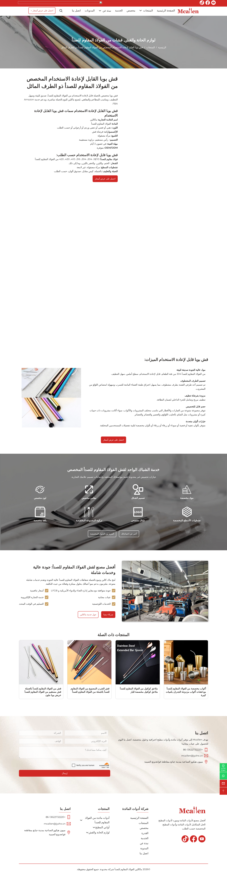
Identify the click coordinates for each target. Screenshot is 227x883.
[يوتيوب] (213, 3)
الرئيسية (162, 47)
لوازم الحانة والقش (140, 40)
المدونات (90, 10)
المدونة (144, 848)
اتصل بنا (76, 10)
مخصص (131, 10)
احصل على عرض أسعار (113, 440)
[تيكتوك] (202, 3)
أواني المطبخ (102, 827)
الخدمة (119, 10)
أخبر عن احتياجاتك (129, 534)
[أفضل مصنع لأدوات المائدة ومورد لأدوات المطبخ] (188, 10)
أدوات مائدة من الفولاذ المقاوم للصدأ (97, 820)
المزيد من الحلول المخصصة (102, 534)
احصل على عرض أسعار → (42, 10)
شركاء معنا (108, 614)
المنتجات (148, 10)
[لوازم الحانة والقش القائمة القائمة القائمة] (87, 832)
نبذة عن (107, 10)
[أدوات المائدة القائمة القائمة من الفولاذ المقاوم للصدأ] (81, 820)
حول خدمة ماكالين (88, 614)
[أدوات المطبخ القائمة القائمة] (94, 827)
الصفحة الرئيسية (166, 10)
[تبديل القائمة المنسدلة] (140, 10)
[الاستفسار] (223, 783)
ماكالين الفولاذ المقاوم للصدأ (128, 869)
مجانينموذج (223, 769)
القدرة (144, 833)
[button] (56, 32)
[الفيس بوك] (207, 3)
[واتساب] (223, 775)
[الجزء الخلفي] (223, 791)
